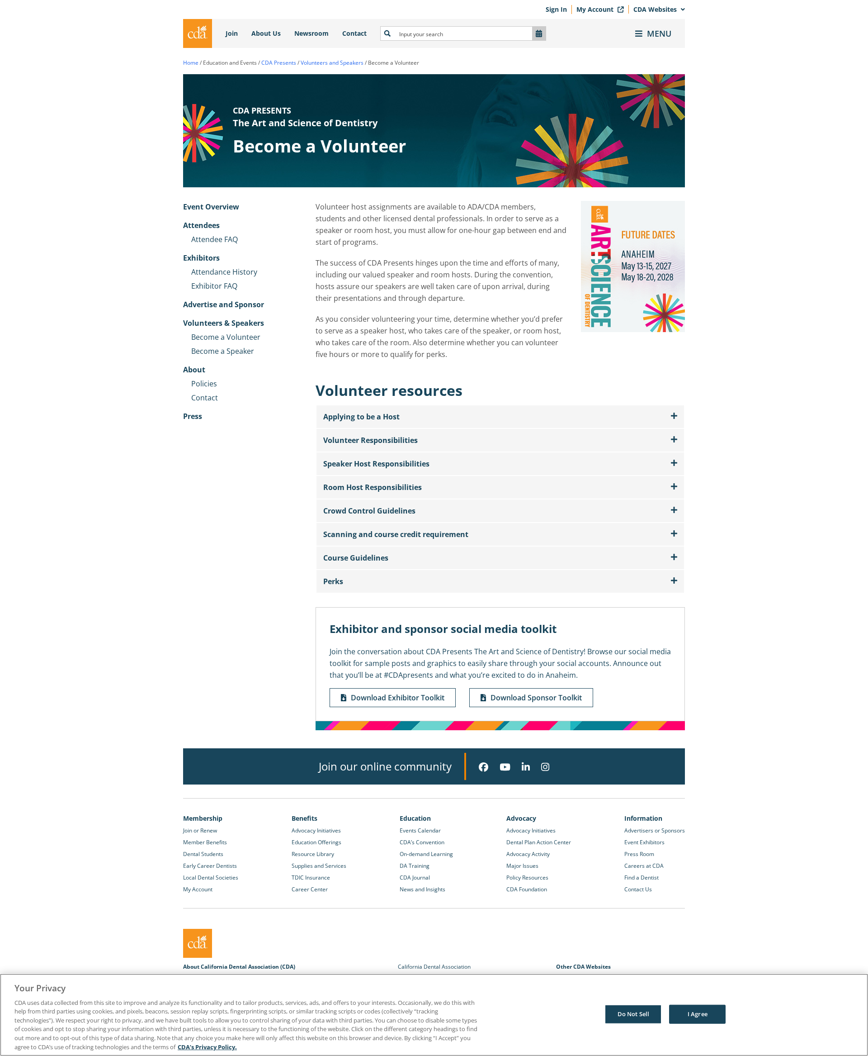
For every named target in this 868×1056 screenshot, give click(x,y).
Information (643, 818)
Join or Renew (200, 830)
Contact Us (638, 889)
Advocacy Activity (528, 854)
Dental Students (203, 854)
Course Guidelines (355, 557)
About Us (266, 33)
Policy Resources (527, 877)
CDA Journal (415, 877)
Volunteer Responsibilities (370, 440)
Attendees (201, 225)
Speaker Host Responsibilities (376, 463)
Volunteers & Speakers (223, 323)
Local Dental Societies (210, 877)
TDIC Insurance (311, 877)
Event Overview (211, 207)
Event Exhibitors (644, 842)
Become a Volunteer (225, 337)
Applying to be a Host (361, 416)
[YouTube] (505, 767)
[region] (434, 1015)
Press (192, 416)
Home (190, 63)
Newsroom (311, 33)
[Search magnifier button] (387, 33)
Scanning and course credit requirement (395, 534)
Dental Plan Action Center (538, 842)
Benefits (304, 818)
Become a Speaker (222, 351)
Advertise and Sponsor (223, 304)
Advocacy (521, 818)
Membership (202, 818)
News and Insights (422, 889)
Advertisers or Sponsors (654, 830)
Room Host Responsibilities (372, 487)
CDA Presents (278, 63)
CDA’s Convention (422, 842)
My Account (595, 9)
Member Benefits (205, 842)
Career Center (310, 889)
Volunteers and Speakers (332, 63)
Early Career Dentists (210, 866)
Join (232, 33)
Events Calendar (420, 830)
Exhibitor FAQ (214, 286)
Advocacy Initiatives (316, 830)
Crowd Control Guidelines (369, 510)
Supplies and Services (319, 866)
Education (415, 818)
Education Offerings (316, 842)
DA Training (414, 866)
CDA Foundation (526, 889)
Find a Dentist (641, 877)
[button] (500, 416)
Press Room (639, 854)
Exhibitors (201, 258)
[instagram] (545, 767)
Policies (204, 384)
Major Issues (522, 866)
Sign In (556, 9)
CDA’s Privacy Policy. (207, 1046)
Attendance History (224, 272)
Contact (354, 33)
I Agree (698, 1014)
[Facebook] (483, 767)
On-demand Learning (426, 854)
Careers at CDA (644, 866)
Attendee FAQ (214, 239)
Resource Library (313, 854)
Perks (333, 581)
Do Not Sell (633, 1014)
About (194, 370)
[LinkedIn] (526, 767)
